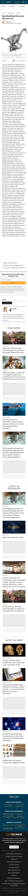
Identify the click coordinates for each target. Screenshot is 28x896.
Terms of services (16, 286)
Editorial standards (14, 878)
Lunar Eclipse (22, 6)
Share (5, 60)
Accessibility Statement (14, 853)
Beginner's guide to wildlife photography (20, 826)
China (11, 82)
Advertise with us (14, 870)
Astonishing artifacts (20, 806)
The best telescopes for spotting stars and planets (8, 828)
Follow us (16, 60)
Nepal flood (11, 6)
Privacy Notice (18, 288)
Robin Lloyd (10, 22)
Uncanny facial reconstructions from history (19, 817)
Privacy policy (14, 864)
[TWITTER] (11, 310)
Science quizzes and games (8, 825)
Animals (3, 13)
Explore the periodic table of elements (8, 817)
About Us (14, 859)
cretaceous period (7, 303)
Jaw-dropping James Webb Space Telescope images (8, 814)
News (20, 23)
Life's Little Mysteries (8, 804)
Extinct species (11, 13)
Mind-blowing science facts (20, 827)
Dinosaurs (18, 13)
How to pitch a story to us (14, 881)
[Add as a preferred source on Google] (14, 846)
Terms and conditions (14, 862)
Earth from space (19, 804)
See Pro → (17, 2)
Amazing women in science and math (19, 814)
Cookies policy (14, 867)
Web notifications (14, 872)
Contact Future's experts (14, 856)
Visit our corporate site (16, 842)
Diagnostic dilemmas (8, 806)
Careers (14, 875)
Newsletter (23, 60)
